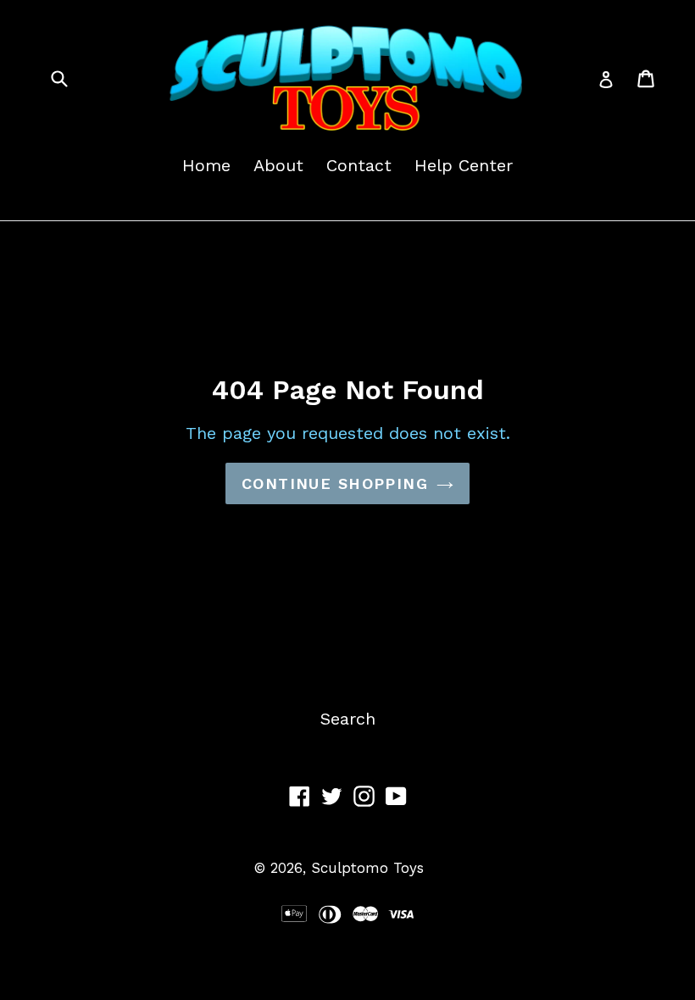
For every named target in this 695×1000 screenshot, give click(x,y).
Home (206, 165)
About (278, 165)
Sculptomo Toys (367, 867)
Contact (359, 165)
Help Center (463, 165)
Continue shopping (335, 483)
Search (347, 718)
